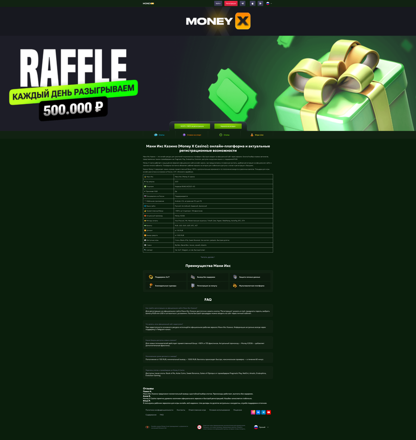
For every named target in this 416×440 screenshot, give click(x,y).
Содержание (151, 415)
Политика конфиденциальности (159, 410)
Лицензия (237, 410)
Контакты (181, 410)
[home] (148, 3)
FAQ (161, 415)
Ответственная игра (197, 410)
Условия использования (219, 410)
